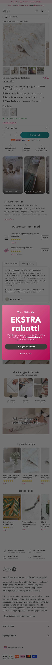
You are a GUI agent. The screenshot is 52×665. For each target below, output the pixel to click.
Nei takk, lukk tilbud (26, 353)
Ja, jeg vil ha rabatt (26, 346)
